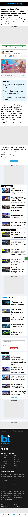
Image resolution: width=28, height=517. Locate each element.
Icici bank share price (7, 497)
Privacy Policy (17, 506)
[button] (25, 515)
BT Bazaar (22, 0)
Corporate (5, 459)
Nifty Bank (5, 485)
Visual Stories (18, 459)
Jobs (4, 467)
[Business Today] (14, 4)
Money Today (18, 457)
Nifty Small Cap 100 (19, 485)
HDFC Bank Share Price (7, 476)
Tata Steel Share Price (20, 476)
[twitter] (7, 449)
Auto (16, 465)
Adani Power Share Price (20, 474)
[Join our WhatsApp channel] (26, 259)
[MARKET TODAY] (7, 298)
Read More (13, 160)
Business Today (15, 0)
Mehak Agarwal (9, 51)
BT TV (16, 463)
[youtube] (4, 449)
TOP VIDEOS (11, 230)
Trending (5, 461)
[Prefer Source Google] (4, 56)
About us (3, 504)
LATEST (5, 353)
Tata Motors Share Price (7, 474)
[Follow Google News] (13, 56)
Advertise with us (5, 506)
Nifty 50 (17, 483)
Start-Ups (5, 463)
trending (9, 5)
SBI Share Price (18, 495)
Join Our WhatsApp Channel (13, 47)
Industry (4, 465)
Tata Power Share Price (7, 499)
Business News (3, 5)
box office (13, 5)
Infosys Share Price (7, 495)
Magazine (17, 461)
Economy (17, 455)
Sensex (4, 483)
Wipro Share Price (19, 497)
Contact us (16, 504)
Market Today (6, 455)
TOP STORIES (7, 186)
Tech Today (5, 457)
